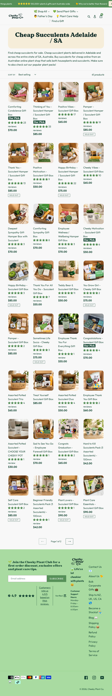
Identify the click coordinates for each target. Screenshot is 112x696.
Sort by (11, 75)
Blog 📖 (93, 617)
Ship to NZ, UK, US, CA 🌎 (95, 599)
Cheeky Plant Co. (96, 689)
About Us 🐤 (96, 576)
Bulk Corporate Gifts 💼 (95, 585)
